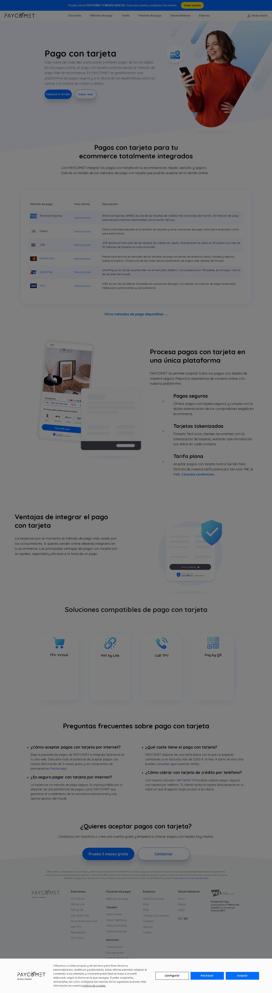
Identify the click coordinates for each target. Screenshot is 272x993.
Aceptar (242, 975)
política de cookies (93, 985)
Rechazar (207, 975)
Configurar (172, 975)
